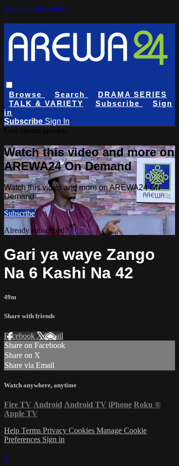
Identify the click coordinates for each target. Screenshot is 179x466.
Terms (32, 430)
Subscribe (19, 213)
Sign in (81, 230)
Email (54, 336)
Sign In (57, 121)
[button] (9, 85)
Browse (27, 94)
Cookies (82, 430)
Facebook (20, 336)
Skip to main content (36, 8)
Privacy (56, 430)
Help (12, 430)
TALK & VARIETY (46, 103)
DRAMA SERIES (132, 94)
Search (71, 94)
